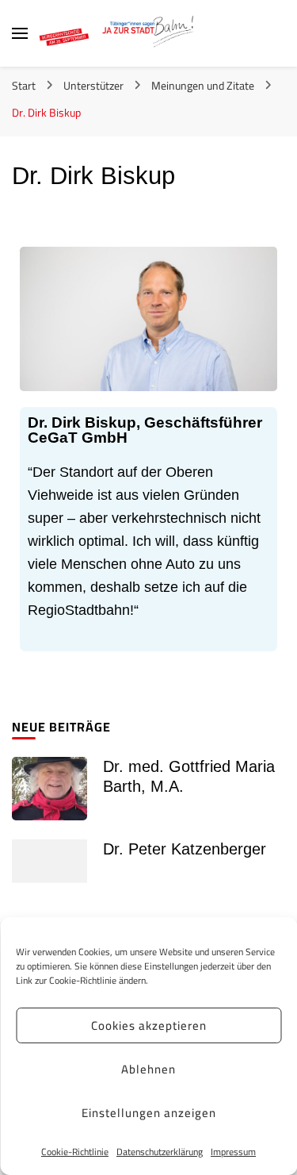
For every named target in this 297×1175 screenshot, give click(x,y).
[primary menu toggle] (20, 33)
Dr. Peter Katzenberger (184, 849)
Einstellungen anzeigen (149, 1112)
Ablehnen (148, 1069)
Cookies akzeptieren (149, 1025)
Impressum (233, 1151)
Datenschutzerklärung (159, 1151)
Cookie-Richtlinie (75, 1151)
